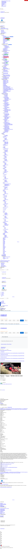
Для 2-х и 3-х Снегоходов (14, 409)
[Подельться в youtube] (1, 483)
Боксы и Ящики (18, 355)
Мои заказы (1, 516)
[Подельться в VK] (0, 483)
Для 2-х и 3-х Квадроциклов (6, 409)
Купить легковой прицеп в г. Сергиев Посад (5, 350)
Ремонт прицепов (2, 509)
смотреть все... (6, 99)
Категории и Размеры (5, 355)
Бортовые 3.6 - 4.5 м (21, 408)
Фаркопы (15, 355)
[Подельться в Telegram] (2, 20)
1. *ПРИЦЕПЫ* (2, 351)
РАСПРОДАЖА (22, 355)
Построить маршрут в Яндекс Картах (6, 344)
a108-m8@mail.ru (3, 347)
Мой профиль (2, 515)
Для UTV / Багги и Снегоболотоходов (22, 409)
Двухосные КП (16, 408)
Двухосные (1, 409)
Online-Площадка (2, 513)
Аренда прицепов (2, 512)
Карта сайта (10, 487)
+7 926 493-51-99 (2, 11)
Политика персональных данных (4, 487)
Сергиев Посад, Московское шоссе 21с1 (3, 9)
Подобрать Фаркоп (2, 510)
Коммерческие (26, 408)
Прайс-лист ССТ (0, 304)
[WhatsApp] (1, 383)
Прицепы (1, 355)
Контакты (1, 511)
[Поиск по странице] (7, 29)
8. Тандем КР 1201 (2, 359)
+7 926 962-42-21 (2, 12)
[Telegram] (0, 383)
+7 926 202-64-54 (2, 25)
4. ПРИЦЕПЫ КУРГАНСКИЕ (4, 354)
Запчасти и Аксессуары (11, 355)
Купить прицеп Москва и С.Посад (4, 508)
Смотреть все (2, 473)
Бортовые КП (12, 408)
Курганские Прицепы (8, 408)
